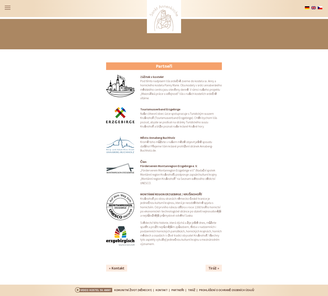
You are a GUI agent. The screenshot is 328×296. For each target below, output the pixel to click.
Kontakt (117, 268)
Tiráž (212, 268)
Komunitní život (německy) (133, 290)
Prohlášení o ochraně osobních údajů (226, 290)
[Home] (164, 16)
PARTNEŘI (177, 290)
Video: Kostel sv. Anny (95, 290)
